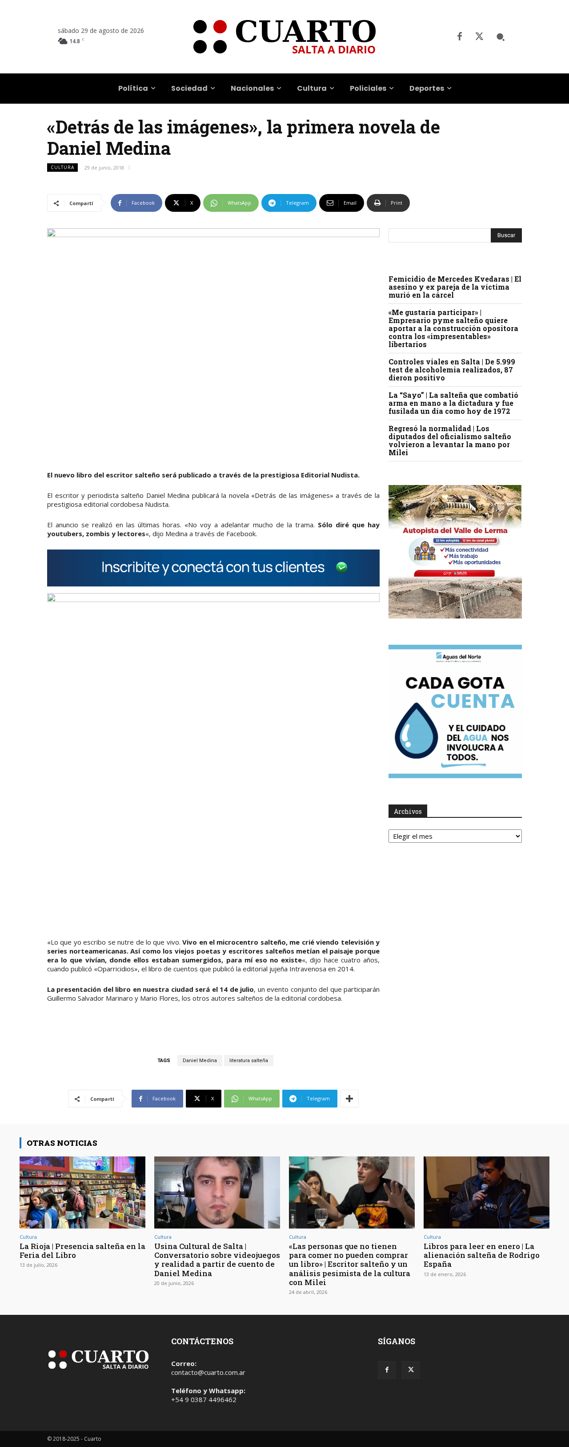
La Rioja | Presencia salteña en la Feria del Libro (82, 1250)
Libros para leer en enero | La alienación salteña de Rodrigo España (482, 1255)
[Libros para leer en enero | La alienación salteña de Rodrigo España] (486, 1192)
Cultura (62, 167)
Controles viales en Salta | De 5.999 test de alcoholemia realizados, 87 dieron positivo (452, 369)
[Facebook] (459, 36)
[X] (479, 36)
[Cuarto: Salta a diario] (284, 37)
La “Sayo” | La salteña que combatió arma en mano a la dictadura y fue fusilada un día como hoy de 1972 (453, 403)
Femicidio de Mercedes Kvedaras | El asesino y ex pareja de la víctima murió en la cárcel (455, 286)
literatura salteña (248, 1060)
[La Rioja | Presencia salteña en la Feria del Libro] (82, 1192)
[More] (349, 1098)
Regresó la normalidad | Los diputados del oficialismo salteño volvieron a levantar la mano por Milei (450, 440)
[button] (500, 37)
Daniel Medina (200, 1060)
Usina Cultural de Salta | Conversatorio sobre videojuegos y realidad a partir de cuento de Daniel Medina (217, 1259)
